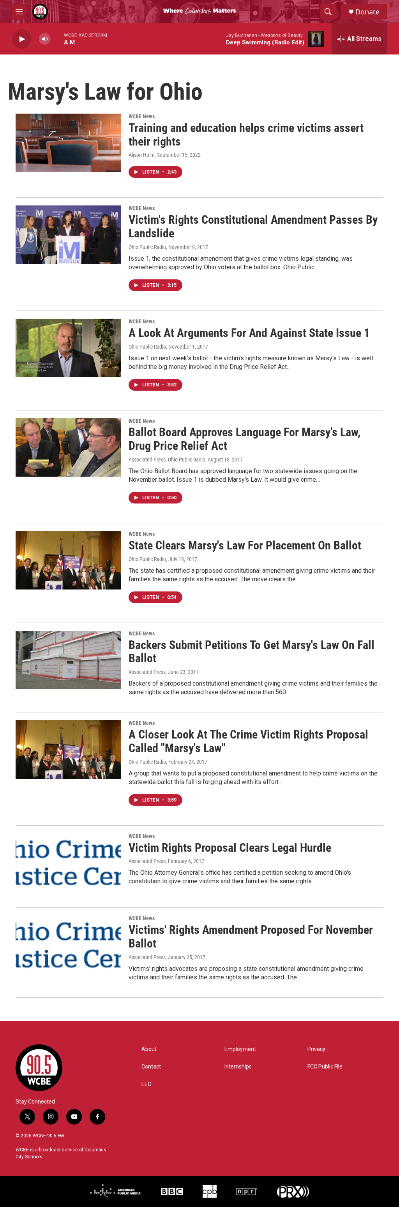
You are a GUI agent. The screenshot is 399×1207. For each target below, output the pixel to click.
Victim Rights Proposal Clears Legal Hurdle (230, 847)
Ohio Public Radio (147, 247)
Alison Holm (142, 155)
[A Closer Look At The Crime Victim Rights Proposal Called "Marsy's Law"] (68, 749)
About (149, 1049)
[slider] (57, 39)
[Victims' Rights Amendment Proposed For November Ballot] (68, 945)
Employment (240, 1049)
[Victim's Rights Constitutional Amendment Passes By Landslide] (68, 234)
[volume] (44, 39)
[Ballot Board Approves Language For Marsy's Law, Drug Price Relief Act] (68, 447)
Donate (367, 12)
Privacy (316, 1049)
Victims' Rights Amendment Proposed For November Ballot (251, 936)
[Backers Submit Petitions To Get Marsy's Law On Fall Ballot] (68, 660)
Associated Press (147, 672)
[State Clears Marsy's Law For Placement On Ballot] (68, 560)
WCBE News (142, 116)
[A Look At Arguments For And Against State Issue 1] (68, 348)
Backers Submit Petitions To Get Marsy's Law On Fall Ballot (251, 651)
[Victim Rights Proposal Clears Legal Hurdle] (68, 862)
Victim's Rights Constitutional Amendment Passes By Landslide (253, 226)
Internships (238, 1067)
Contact (151, 1067)
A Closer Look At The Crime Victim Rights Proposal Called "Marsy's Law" (248, 741)
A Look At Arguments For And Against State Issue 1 (249, 333)
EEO (146, 1084)
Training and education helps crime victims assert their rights (246, 134)
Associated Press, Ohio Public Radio (167, 459)
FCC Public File (325, 1067)
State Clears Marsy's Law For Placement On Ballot (245, 545)
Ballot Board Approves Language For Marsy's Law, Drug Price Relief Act (244, 439)
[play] (21, 39)
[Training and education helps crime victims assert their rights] (68, 143)
